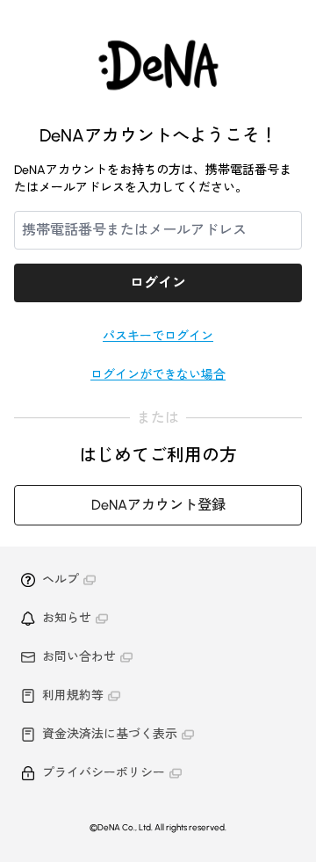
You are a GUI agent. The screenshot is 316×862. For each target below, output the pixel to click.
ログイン (158, 282)
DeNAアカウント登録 (158, 504)
